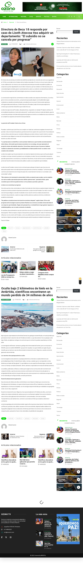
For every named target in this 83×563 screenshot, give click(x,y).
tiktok (4, 231)
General (59, 101)
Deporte (38, 16)
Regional (59, 140)
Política (46, 16)
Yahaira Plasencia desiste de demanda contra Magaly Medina (72, 171)
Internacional (13, 16)
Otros (58, 124)
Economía (59, 85)
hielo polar (35, 418)
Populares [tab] (76, 162)
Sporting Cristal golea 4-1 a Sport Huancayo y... (73, 192)
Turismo (59, 152)
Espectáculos (60, 93)
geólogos (27, 418)
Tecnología (59, 148)
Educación (59, 89)
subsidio (46, 228)
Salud (58, 144)
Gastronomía (60, 97)
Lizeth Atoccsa (37, 228)
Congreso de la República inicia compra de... (27, 274)
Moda (58, 117)
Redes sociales (61, 136)
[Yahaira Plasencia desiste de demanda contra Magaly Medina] (39, 521)
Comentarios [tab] (70, 164)
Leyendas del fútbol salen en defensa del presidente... (72, 202)
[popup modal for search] (79, 16)
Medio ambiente (61, 113)
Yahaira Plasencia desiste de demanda (48, 523)
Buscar (58, 28)
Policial (58, 128)
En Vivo (54, 16)
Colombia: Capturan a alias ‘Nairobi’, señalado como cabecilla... (73, 182)
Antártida (10, 418)
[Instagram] (74, 16)
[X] (71, 16)
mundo (42, 418)
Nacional (23, 16)
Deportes (59, 77)
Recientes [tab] (63, 162)
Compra (18, 228)
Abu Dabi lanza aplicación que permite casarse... (27, 462)
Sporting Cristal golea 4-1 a (48, 544)
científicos (19, 418)
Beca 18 (10, 228)
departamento (26, 228)
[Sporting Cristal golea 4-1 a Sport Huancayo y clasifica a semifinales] (39, 543)
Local (31, 16)
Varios (58, 156)
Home (4, 16)
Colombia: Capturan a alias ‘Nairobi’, (49, 534)
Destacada (59, 81)
